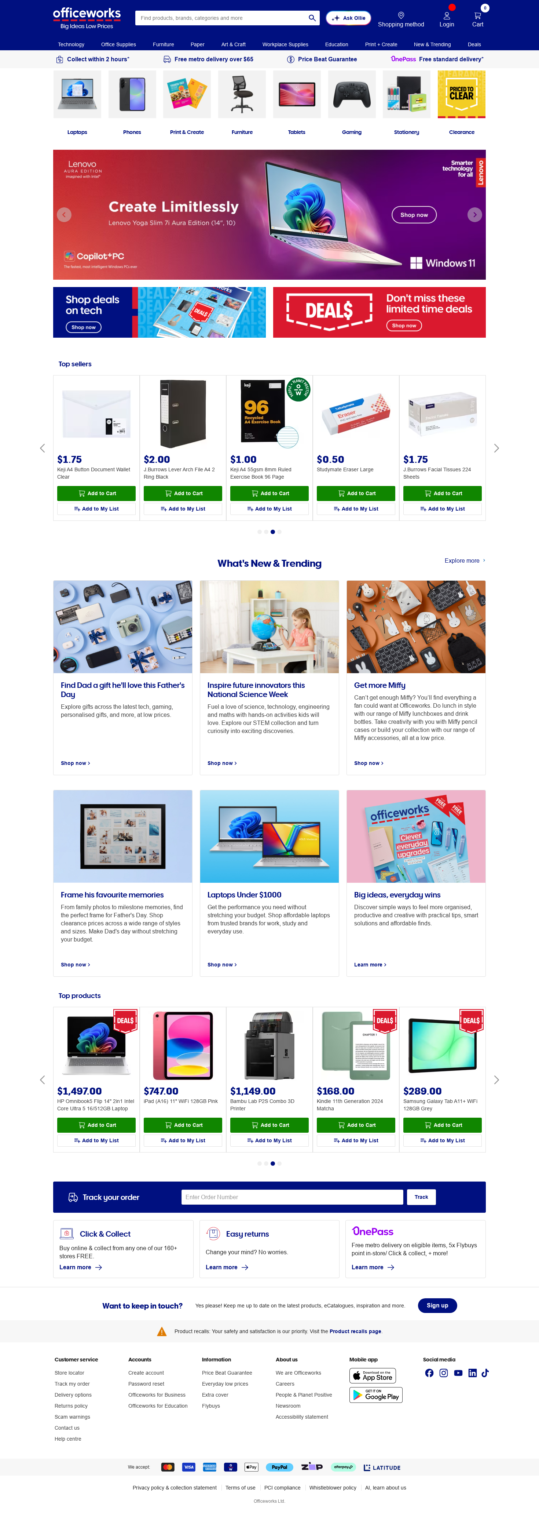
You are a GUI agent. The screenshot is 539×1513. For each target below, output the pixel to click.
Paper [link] (198, 44)
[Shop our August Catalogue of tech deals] (159, 311)
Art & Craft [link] (233, 44)
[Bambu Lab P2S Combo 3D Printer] (269, 1046)
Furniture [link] (163, 44)
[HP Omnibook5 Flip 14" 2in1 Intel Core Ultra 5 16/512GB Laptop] (96, 1046)
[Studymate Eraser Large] (356, 415)
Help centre (68, 1439)
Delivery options (73, 1395)
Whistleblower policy (332, 1488)
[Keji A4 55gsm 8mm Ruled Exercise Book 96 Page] (269, 415)
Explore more (462, 560)
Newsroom (288, 1406)
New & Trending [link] (432, 44)
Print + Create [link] (381, 44)
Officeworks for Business (157, 1395)
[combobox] (227, 18)
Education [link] (336, 44)
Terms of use (240, 1488)
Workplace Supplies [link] (285, 44)
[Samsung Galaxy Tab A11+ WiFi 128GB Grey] (442, 1046)
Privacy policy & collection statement (175, 1488)
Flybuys (211, 1406)
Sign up (437, 1305)
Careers (285, 1384)
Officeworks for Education (158, 1406)
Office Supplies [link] (118, 44)
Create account (146, 1373)
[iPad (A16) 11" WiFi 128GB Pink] (183, 1046)
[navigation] (71, 43)
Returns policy (71, 1406)
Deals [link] (474, 44)
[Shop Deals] (379, 311)
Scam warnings (72, 1417)
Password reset (146, 1384)
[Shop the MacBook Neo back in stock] (269, 215)
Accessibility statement (302, 1417)
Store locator (69, 1373)
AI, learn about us (385, 1488)
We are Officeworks (298, 1373)
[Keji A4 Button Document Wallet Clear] (96, 415)
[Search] (312, 18)
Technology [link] (71, 44)
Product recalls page (355, 1331)
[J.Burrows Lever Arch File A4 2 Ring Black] (183, 415)
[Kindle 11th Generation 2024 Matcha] (356, 1046)
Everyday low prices (225, 1384)
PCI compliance (282, 1488)
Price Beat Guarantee (227, 1373)
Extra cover (215, 1395)
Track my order (72, 1384)
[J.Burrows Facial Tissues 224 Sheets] (442, 415)
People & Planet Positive (304, 1395)
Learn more (75, 1267)
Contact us (67, 1428)
